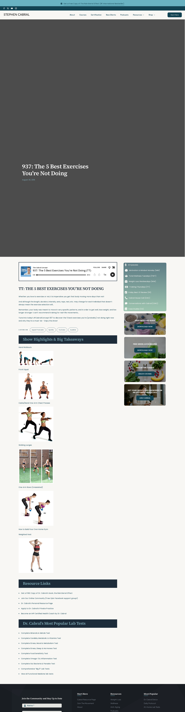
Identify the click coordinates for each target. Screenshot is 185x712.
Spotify (51, 330)
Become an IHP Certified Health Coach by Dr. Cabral (43, 613)
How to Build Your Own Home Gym (33, 529)
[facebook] (4, 8)
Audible (73, 330)
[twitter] (8, 8)
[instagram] (16, 8)
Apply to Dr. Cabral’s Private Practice (37, 608)
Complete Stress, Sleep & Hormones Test (39, 648)
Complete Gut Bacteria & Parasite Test (38, 663)
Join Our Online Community (33, 598)
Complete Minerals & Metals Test (35, 633)
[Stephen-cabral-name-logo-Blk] (16, 13)
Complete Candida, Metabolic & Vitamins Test (41, 638)
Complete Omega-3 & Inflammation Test (39, 658)
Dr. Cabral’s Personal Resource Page (37, 603)
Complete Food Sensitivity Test (34, 653)
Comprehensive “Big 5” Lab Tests (35, 669)
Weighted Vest (25, 534)
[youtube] (12, 8)
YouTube (62, 330)
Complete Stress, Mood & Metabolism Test (39, 643)
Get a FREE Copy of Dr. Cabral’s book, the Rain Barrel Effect (46, 593)
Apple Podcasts (38, 330)
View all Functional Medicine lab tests (37, 674)
